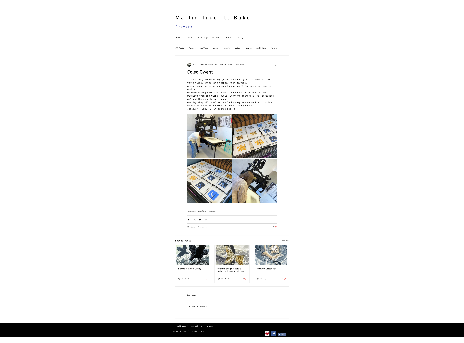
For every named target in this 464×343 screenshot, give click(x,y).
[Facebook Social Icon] (273, 333)
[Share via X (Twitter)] (194, 219)
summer (216, 48)
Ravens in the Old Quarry (189, 269)
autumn (238, 48)
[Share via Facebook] (188, 219)
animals (227, 48)
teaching (192, 211)
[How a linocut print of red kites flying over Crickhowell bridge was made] (232, 255)
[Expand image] (209, 136)
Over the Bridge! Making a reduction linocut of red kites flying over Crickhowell (231, 270)
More (273, 48)
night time (261, 48)
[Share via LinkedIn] (200, 219)
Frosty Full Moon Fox (266, 269)
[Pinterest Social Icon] (267, 333)
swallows (204, 48)
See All (285, 240)
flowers (192, 48)
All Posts (179, 48)
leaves (249, 48)
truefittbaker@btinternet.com (197, 326)
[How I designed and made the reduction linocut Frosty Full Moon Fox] (271, 255)
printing (202, 211)
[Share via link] (206, 219)
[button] (286, 48)
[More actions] (275, 64)
